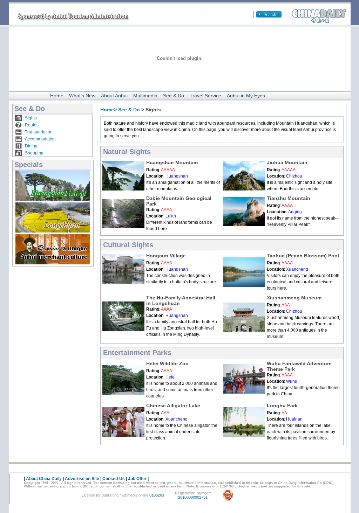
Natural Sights (127, 151)
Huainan (294, 419)
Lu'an (170, 216)
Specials (28, 164)
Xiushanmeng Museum (294, 297)
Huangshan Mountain (172, 162)
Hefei (170, 377)
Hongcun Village (166, 255)
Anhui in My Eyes (246, 95)
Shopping (34, 153)
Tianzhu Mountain (288, 198)
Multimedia (145, 95)
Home (56, 95)
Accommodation (40, 139)
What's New (82, 95)
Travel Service (205, 95)
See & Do (173, 95)
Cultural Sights (128, 245)
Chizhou (294, 176)
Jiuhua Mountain (287, 162)
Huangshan (176, 176)
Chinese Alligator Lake (173, 405)
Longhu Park (282, 405)
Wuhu (291, 381)
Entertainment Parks (137, 352)
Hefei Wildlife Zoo (167, 363)
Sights (31, 118)
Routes (32, 125)
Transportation (39, 132)
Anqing (295, 211)
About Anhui (114, 95)
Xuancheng (297, 269)
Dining (31, 146)
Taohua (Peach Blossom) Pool (303, 255)
